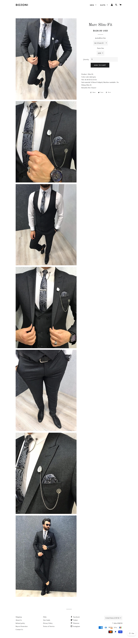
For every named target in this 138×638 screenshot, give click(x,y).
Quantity (86, 59)
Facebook (76, 617)
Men (92, 5)
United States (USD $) (112, 618)
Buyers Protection (22, 626)
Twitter (75, 620)
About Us (19, 620)
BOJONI (22, 4)
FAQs (44, 617)
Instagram (76, 626)
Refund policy (20, 623)
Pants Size (100, 48)
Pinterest (76, 623)
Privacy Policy (48, 623)
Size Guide (46, 620)
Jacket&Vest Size (100, 38)
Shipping (19, 617)
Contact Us (19, 629)
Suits (103, 5)
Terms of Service (49, 626)
